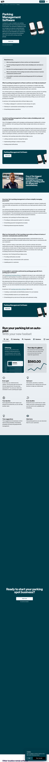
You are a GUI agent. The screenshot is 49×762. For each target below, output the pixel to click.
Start (3, 4)
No (29, 758)
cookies (31, 753)
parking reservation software (18, 289)
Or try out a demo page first (7, 44)
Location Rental (12, 4)
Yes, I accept (39, 758)
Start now (42, 1)
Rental (7, 4)
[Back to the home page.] (2, 2)
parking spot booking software (13, 275)
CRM (41, 249)
